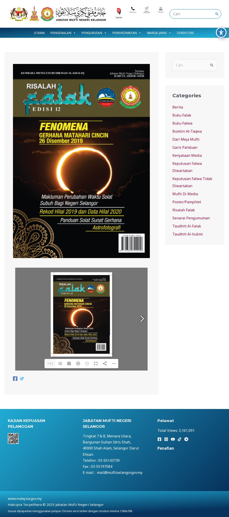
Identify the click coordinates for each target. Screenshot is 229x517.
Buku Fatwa (182, 123)
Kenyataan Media (187, 155)
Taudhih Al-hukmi (187, 234)
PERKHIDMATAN (124, 33)
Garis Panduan (184, 147)
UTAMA (39, 33)
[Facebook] (15, 379)
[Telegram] (186, 439)
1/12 (50, 363)
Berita (177, 107)
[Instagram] (166, 439)
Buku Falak (181, 115)
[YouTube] (173, 439)
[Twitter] (22, 379)
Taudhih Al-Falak (186, 226)
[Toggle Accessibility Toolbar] (221, 32)
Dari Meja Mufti (185, 139)
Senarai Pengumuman (191, 218)
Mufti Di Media (185, 193)
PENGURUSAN (91, 33)
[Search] (217, 13)
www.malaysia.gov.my (25, 498)
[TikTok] (180, 439)
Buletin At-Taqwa (187, 131)
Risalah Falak (183, 210)
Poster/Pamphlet (186, 201)
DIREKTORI (185, 33)
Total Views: (168, 430)
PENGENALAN (60, 33)
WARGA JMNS (157, 33)
